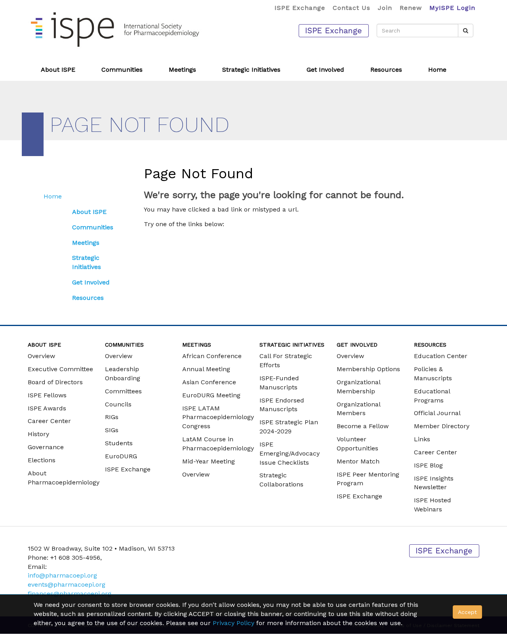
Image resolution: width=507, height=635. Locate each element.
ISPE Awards (47, 408)
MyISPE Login (452, 7)
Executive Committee (60, 369)
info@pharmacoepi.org (62, 575)
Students (119, 443)
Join (385, 7)
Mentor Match (358, 461)
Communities (92, 227)
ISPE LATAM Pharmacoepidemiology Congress (218, 417)
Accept (467, 612)
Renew (411, 7)
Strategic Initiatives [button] (251, 69)
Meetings (85, 242)
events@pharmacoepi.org (66, 584)
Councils (118, 404)
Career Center (49, 421)
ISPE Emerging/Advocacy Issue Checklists (289, 453)
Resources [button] (386, 69)
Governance (46, 447)
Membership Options (368, 369)
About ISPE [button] (58, 69)
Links (422, 439)
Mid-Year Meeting (208, 461)
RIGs (111, 417)
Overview (41, 356)
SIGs (111, 430)
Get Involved (91, 282)
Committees (123, 391)
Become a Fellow (363, 426)
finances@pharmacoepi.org (69, 593)
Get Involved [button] (325, 69)
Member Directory (441, 426)
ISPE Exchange (299, 7)
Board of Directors (55, 382)
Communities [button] (122, 69)
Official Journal (437, 413)
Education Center (440, 356)
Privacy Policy (233, 623)
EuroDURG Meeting (211, 395)
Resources (88, 297)
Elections (41, 460)
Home (437, 69)
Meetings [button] (182, 69)
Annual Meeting (206, 369)
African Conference (212, 356)
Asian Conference (209, 382)
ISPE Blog (428, 465)
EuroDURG (121, 456)
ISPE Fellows (47, 395)
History (38, 434)
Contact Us (351, 7)
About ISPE (89, 211)
